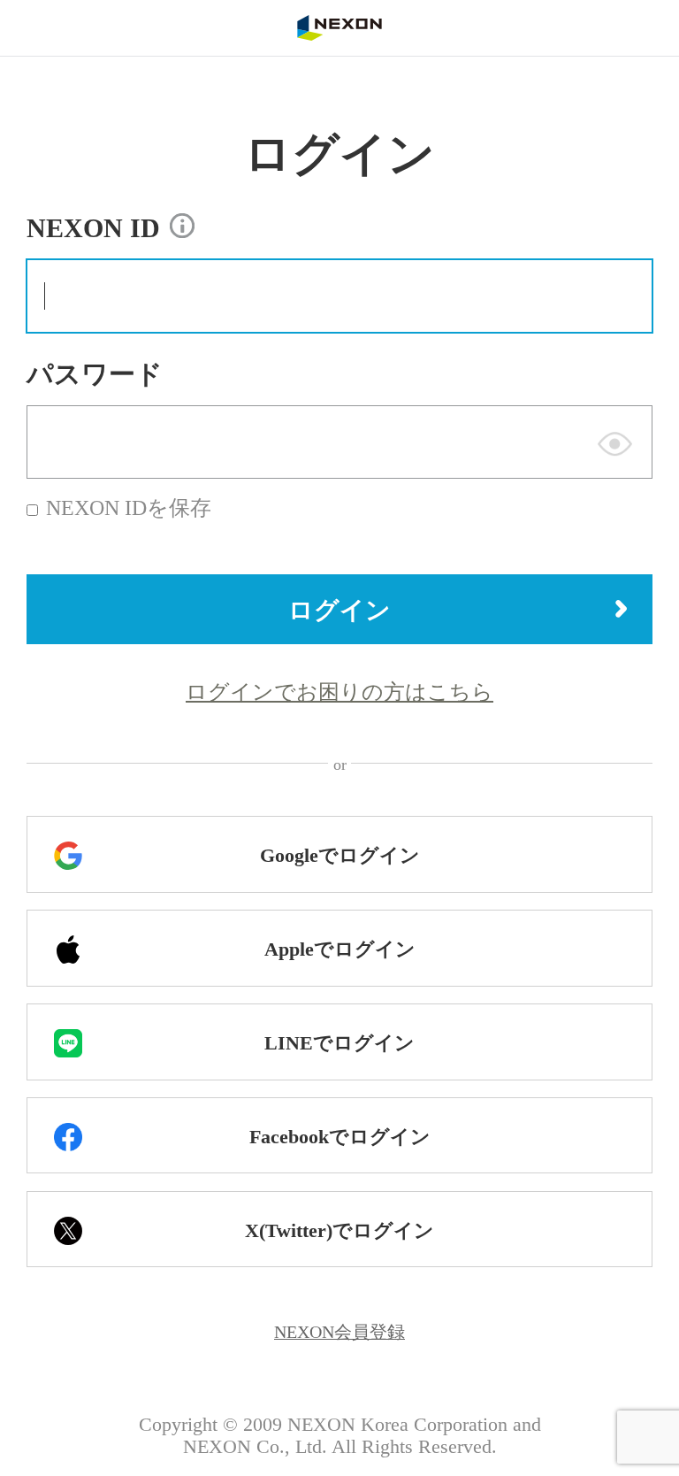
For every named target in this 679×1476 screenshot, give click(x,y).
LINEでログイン (339, 1043)
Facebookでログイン (340, 1137)
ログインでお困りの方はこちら (339, 691)
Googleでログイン (340, 855)
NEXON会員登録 (339, 1331)
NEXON (339, 28)
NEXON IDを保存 (128, 507)
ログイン (339, 610)
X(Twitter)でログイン (339, 1231)
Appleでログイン (340, 949)
